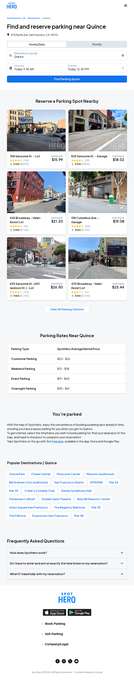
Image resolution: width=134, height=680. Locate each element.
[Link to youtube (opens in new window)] (76, 662)
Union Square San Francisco (28, 507)
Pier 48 (79, 516)
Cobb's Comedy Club (40, 490)
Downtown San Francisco (50, 516)
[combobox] (67, 55)
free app (57, 441)
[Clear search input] (122, 55)
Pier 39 (13, 490)
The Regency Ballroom (69, 507)
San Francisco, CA (16, 18)
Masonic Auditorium (100, 474)
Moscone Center (68, 474)
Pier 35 (96, 507)
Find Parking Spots (67, 79)
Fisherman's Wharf (22, 499)
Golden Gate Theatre (56, 499)
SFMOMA (96, 482)
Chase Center (41, 474)
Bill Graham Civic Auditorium (28, 482)
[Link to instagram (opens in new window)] (64, 662)
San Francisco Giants (69, 482)
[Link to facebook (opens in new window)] (57, 662)
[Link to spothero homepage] (67, 597)
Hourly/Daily (37, 44)
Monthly (97, 44)
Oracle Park (17, 474)
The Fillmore (17, 516)
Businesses (34, 18)
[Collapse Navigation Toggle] (126, 5)
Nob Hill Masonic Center (93, 499)
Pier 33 (113, 482)
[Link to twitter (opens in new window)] (70, 662)
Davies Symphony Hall (76, 490)
